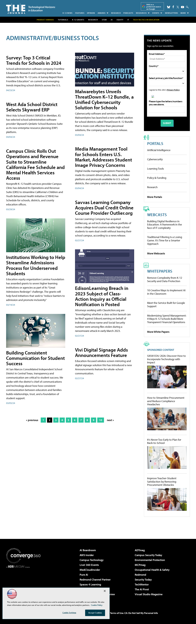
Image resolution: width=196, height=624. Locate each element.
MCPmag (140, 565)
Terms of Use (116, 613)
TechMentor (142, 584)
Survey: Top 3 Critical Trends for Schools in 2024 (33, 60)
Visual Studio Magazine (148, 594)
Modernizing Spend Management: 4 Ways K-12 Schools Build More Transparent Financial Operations (166, 319)
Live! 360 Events (89, 565)
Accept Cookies (95, 612)
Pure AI (84, 574)
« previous (32, 420)
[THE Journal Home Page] (30, 9)
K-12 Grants (78, 20)
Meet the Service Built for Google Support (166, 304)
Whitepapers (159, 271)
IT (128, 20)
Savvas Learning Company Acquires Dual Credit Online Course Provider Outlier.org (104, 207)
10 (100, 420)
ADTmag (140, 550)
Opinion (91, 13)
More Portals (154, 197)
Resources (141, 13)
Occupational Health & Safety (152, 570)
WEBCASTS (157, 214)
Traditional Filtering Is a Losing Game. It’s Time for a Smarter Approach (164, 240)
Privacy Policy (173, 89)
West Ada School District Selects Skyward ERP (31, 107)
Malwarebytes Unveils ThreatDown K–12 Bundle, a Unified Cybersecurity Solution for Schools (104, 99)
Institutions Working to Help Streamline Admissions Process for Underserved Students (35, 265)
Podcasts (128, 13)
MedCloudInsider (90, 570)
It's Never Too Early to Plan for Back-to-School (164, 441)
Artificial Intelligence (158, 150)
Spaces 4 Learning (90, 584)
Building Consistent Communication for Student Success (35, 358)
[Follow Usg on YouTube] (182, 7)
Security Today (143, 579)
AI (112, 20)
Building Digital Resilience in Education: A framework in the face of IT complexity (164, 224)
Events (155, 13)
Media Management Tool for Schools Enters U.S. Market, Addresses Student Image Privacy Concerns (103, 157)
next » (110, 420)
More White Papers (158, 332)
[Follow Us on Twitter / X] (178, 7)
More (183, 13)
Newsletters (171, 13)
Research (116, 13)
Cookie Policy (96, 605)
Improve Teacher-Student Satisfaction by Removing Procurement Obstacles (161, 482)
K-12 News (67, 13)
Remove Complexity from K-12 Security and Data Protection (164, 279)
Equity (120, 20)
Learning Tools (155, 168)
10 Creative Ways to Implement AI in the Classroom (166, 292)
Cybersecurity (155, 159)
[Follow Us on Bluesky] (168, 7)
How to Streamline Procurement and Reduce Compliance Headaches (165, 401)
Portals (155, 143)
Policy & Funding (156, 178)
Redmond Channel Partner (95, 579)
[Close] (104, 591)
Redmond (140, 574)
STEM (104, 20)
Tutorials (63, 20)
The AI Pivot (142, 589)
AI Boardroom (88, 550)
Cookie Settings (69, 612)
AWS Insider (87, 555)
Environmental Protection (150, 560)
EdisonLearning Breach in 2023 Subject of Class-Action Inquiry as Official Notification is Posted (101, 296)
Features (79, 13)
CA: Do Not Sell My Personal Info (141, 613)
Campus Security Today (148, 555)
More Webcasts (156, 253)
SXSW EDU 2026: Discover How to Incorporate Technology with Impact (166, 359)
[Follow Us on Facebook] (173, 6)
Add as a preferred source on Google (153, 6)
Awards (102, 13)
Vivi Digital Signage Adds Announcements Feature (101, 352)
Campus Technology (92, 560)
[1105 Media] (24, 583)
